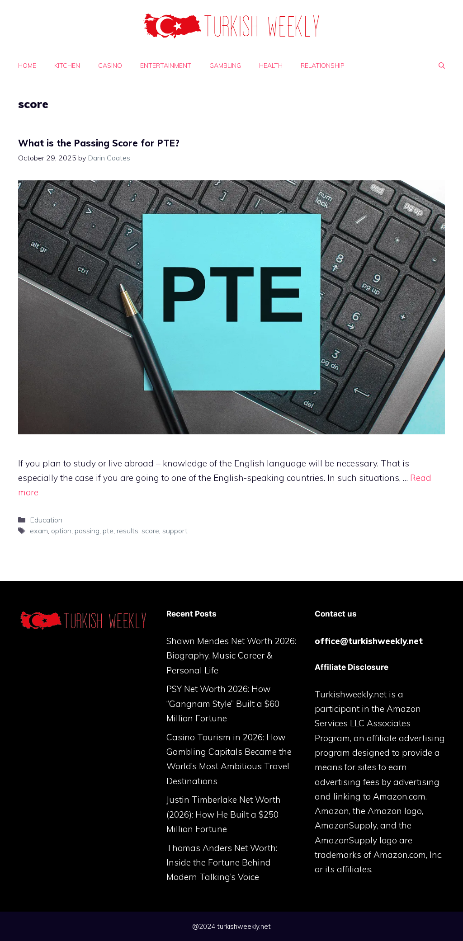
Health (271, 65)
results (127, 530)
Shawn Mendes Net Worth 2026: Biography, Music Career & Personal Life (231, 655)
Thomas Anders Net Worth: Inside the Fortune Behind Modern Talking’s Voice (221, 862)
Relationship (323, 65)
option (61, 530)
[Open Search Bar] (442, 65)
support (175, 530)
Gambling (225, 65)
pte (108, 530)
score (150, 530)
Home (27, 65)
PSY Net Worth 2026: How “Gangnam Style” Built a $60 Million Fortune (222, 703)
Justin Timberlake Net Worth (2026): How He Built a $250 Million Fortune (223, 814)
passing (87, 530)
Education (46, 519)
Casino (110, 65)
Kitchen (67, 65)
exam (39, 530)
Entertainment (165, 65)
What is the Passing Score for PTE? (99, 143)
